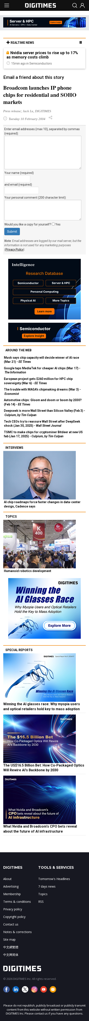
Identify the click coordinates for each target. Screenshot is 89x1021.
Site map (9, 939)
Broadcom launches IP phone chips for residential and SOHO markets (39, 95)
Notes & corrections (17, 932)
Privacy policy (12, 909)
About (7, 879)
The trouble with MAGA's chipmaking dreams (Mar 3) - (42, 391)
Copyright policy (14, 917)
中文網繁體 (10, 947)
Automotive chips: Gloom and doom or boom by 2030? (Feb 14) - (43, 402)
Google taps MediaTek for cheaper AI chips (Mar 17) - (42, 370)
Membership (12, 894)
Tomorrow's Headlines (54, 879)
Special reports (19, 650)
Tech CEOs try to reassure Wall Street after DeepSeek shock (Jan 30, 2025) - (42, 424)
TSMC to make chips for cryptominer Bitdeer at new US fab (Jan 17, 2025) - (43, 434)
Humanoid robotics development (27, 571)
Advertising (11, 886)
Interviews (14, 447)
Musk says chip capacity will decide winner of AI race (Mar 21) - (41, 360)
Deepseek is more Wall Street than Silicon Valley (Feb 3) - (44, 413)
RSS (41, 901)
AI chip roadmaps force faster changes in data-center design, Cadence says (42, 504)
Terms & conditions (17, 901)
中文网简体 (10, 955)
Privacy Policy (14, 249)
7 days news (47, 886)
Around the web (18, 350)
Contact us (10, 924)
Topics (11, 516)
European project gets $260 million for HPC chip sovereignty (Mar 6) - (38, 381)
